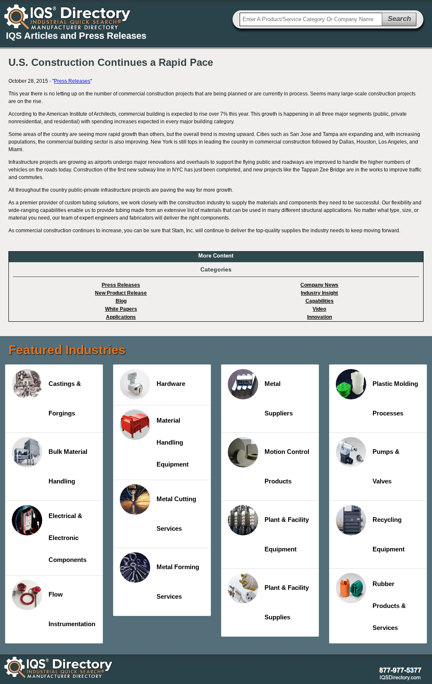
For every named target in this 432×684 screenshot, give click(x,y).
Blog (121, 301)
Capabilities (319, 301)
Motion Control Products (287, 466)
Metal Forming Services (178, 581)
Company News (319, 285)
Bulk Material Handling (68, 466)
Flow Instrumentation (72, 609)
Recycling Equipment (389, 534)
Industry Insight (319, 293)
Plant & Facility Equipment (287, 534)
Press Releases (72, 81)
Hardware (171, 383)
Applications (121, 317)
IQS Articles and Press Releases (76, 35)
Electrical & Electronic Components (67, 537)
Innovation (319, 317)
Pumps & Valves (386, 466)
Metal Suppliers (279, 398)
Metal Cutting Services (176, 513)
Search (399, 19)
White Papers (121, 309)
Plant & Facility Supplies (287, 602)
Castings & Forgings (65, 398)
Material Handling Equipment (173, 442)
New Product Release (121, 293)
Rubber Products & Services (389, 605)
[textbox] (311, 19)
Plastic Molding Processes (395, 398)
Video (319, 309)
